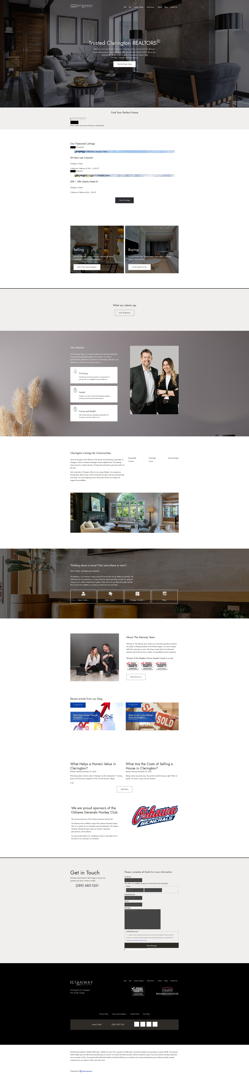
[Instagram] (136, 1024)
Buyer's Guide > (83, 600)
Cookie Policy (134, 1014)
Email (129, 894)
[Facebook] (142, 1024)
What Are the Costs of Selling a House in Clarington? (149, 766)
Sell (125, 7)
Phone (126, 901)
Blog (165, 7)
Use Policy (146, 1014)
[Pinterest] (155, 1024)
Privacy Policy (135, 940)
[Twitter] (148, 1024)
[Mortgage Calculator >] (137, 594)
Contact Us (173, 7)
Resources (150, 7)
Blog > (164, 600)
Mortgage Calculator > (137, 600)
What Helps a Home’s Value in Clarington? (93, 766)
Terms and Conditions (119, 1014)
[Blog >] (165, 594)
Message (127, 908)
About (160, 7)
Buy (130, 7)
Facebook (127, 877)
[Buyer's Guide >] (83, 594)
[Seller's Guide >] (110, 594)
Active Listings (138, 7)
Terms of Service (143, 940)
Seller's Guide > (110, 600)
